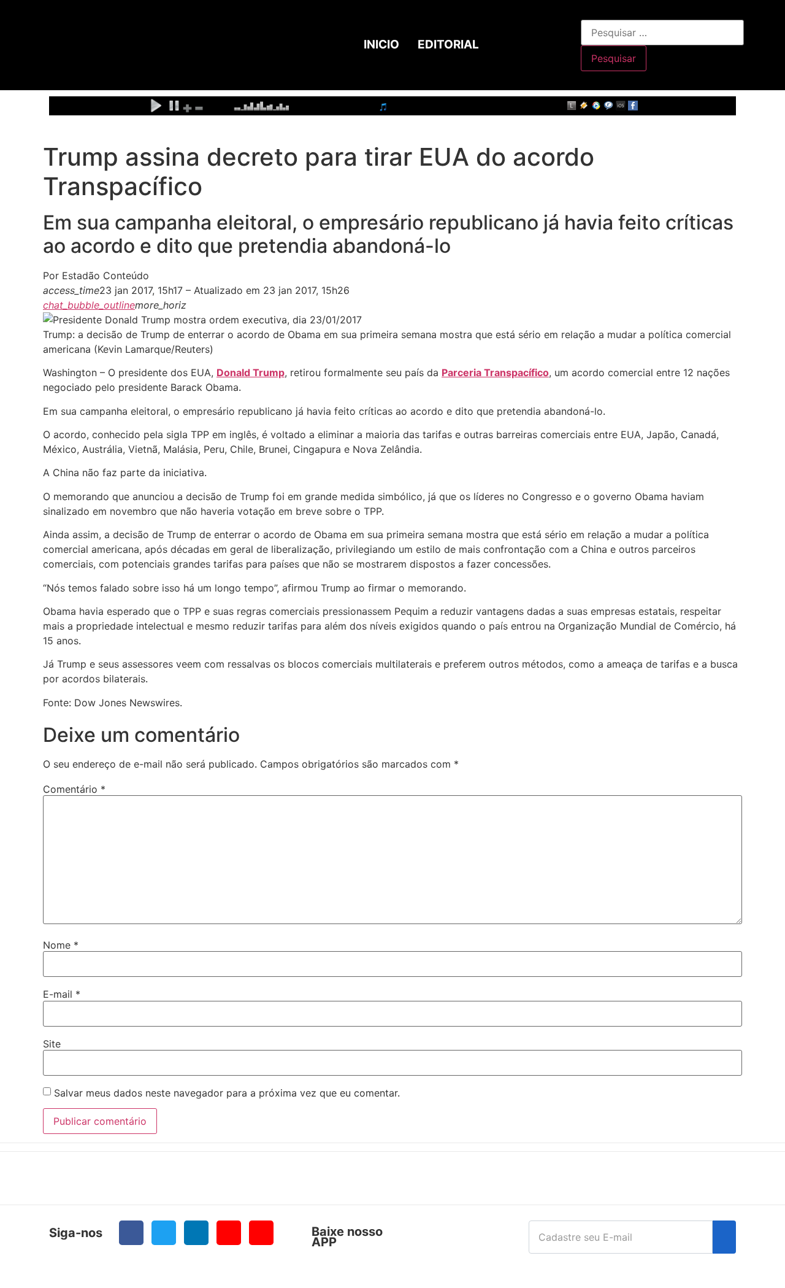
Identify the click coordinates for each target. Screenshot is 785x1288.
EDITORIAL (448, 44)
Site (52, 1044)
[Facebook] (131, 1233)
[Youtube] (228, 1233)
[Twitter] (163, 1233)
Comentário (74, 789)
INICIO (381, 44)
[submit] (724, 1237)
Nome (60, 945)
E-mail (61, 994)
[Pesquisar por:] (662, 32)
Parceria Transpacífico (495, 372)
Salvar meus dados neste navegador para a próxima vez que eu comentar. (227, 1093)
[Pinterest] (261, 1233)
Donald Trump (250, 372)
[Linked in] (196, 1233)
